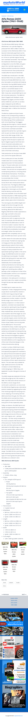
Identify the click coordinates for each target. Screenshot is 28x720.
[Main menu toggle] (25, 10)
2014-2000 (14, 602)
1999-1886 (14, 605)
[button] (5, 548)
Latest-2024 (14, 598)
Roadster (4, 16)
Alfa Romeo (10, 16)
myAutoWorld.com (18, 715)
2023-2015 (14, 600)
